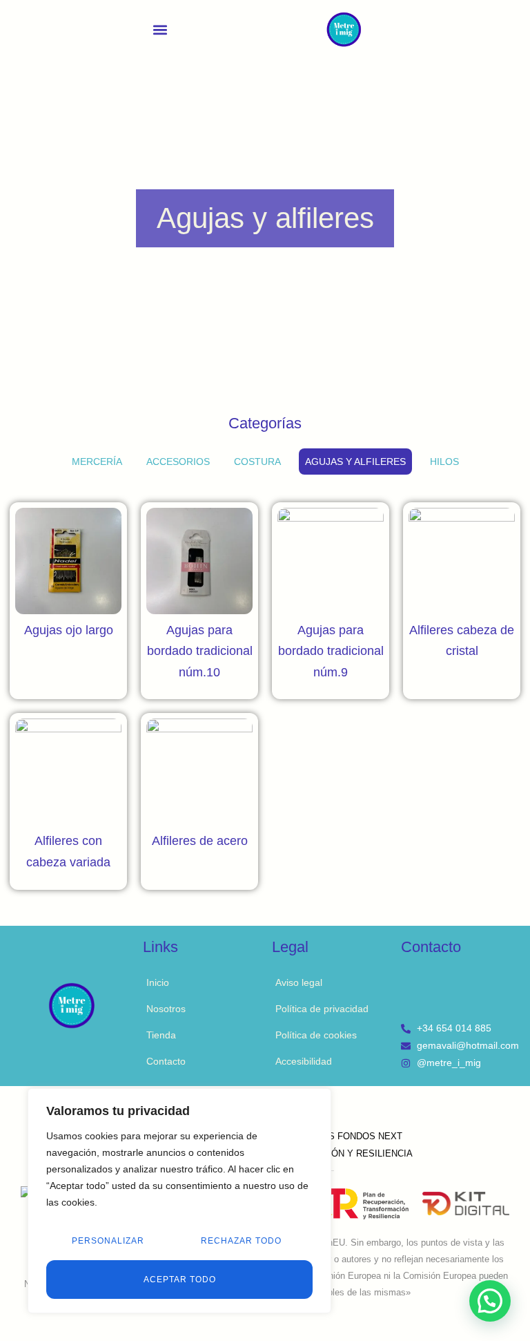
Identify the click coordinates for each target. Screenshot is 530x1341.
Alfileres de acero (200, 841)
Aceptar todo (180, 1279)
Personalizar (108, 1241)
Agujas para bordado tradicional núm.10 (200, 651)
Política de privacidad (322, 1008)
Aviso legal (298, 982)
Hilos (444, 461)
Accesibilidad (303, 1061)
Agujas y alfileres (355, 461)
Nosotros (166, 1008)
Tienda (161, 1034)
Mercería (97, 461)
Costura (257, 461)
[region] (179, 1200)
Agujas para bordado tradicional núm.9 (331, 651)
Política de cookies (316, 1034)
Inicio (157, 982)
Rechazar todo (241, 1241)
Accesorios (178, 461)
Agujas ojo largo (68, 630)
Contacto (166, 1061)
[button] (160, 29)
